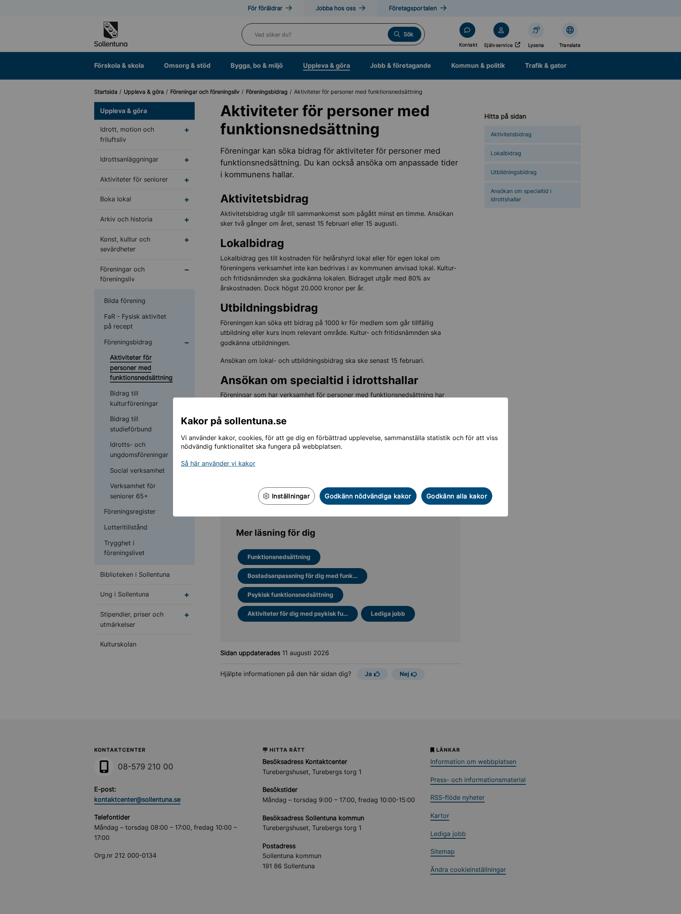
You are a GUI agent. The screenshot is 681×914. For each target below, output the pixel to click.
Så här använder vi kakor (218, 463)
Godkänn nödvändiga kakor (368, 496)
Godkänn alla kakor (456, 496)
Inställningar (290, 496)
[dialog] (340, 457)
